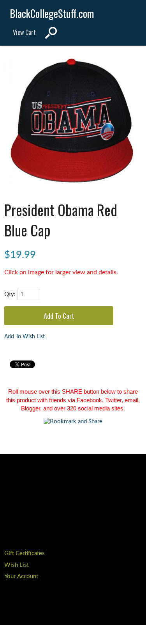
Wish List (16, 565)
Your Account (21, 576)
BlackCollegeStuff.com (52, 13)
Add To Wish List (24, 336)
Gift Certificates (24, 553)
